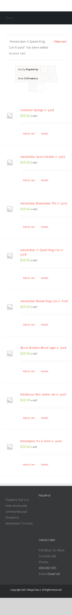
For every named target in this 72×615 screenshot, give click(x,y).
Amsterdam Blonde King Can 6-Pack (44, 301)
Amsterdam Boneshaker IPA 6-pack (43, 203)
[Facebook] (40, 505)
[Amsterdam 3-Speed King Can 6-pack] (10, 256)
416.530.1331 (47, 568)
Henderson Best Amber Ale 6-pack (43, 394)
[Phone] (60, 505)
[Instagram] (50, 505)
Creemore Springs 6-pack (37, 110)
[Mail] (55, 505)
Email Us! (53, 574)
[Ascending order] (52, 69)
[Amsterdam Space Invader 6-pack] (10, 162)
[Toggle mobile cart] (51, 6)
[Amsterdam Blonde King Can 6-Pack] (10, 307)
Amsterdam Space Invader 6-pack (42, 156)
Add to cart (29, 133)
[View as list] (39, 87)
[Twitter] (45, 505)
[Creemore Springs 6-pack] (10, 116)
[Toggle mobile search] (58, 6)
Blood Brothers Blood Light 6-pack (43, 347)
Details (44, 133)
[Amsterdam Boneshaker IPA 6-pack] (10, 209)
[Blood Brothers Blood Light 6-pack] (10, 353)
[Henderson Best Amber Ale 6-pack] (10, 400)
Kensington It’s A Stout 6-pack (41, 441)
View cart (60, 41)
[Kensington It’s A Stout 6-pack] (10, 447)
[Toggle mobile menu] (65, 6)
